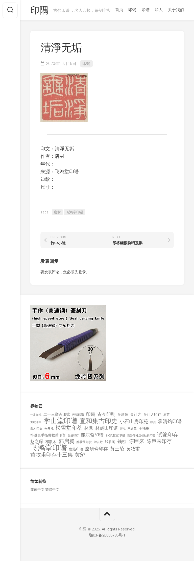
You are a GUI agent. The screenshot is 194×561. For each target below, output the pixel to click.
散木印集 (36, 428)
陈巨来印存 (159, 441)
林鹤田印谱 (106, 428)
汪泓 (123, 428)
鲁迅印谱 (76, 449)
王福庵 (144, 428)
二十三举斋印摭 (56, 414)
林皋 (88, 428)
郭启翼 (67, 441)
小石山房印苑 (133, 421)
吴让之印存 (152, 414)
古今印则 (106, 414)
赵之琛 (36, 441)
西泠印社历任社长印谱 (141, 435)
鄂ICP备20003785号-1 (107, 535)
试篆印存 (167, 435)
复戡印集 (35, 422)
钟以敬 (98, 442)
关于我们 (176, 9)
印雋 (90, 414)
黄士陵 (117, 449)
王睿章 (132, 428)
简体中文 (37, 489)
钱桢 (122, 441)
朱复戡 (49, 428)
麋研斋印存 (96, 448)
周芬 (166, 415)
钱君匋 (110, 442)
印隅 (39, 10)
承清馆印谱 (170, 421)
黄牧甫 (133, 448)
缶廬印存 (73, 435)
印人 (159, 9)
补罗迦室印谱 (115, 435)
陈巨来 (136, 441)
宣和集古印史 (98, 421)
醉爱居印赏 (84, 442)
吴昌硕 (122, 414)
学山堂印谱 (60, 421)
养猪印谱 (78, 415)
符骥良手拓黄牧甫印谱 (48, 435)
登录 (82, 272)
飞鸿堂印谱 (74, 212)
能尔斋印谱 (92, 434)
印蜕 (132, 9)
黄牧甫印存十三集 (51, 455)
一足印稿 (35, 415)
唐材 (57, 212)
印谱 (145, 9)
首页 (119, 9)
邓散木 (51, 442)
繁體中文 (52, 489)
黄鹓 (80, 455)
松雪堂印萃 (69, 428)
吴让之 (135, 414)
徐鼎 (153, 422)
